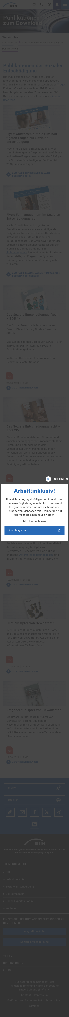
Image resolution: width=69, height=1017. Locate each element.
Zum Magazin (17, 530)
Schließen (60, 479)
